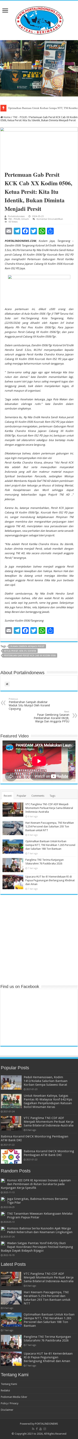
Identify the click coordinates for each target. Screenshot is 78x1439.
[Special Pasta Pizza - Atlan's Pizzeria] (39, 68)
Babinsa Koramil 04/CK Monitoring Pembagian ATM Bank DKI (49, 1153)
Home (7, 117)
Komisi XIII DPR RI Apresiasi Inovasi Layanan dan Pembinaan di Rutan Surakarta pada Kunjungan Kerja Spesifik (36, 1184)
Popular (21, 795)
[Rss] (33, 1428)
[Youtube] (40, 1428)
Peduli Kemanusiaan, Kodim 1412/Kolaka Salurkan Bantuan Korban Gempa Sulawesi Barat (45, 1081)
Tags (52, 795)
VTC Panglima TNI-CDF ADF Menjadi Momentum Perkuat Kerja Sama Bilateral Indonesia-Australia (49, 808)
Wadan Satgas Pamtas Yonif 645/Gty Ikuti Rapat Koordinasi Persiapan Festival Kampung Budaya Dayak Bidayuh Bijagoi (37, 1246)
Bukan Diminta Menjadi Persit (27, 646)
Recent (8, 795)
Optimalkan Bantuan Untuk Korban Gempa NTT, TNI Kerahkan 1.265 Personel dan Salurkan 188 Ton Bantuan (50, 845)
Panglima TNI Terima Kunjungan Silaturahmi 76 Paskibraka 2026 (47, 1338)
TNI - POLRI (20, 117)
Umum (25, 219)
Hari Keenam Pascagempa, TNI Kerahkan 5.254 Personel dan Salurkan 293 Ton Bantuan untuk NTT (49, 826)
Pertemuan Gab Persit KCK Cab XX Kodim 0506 (30, 655)
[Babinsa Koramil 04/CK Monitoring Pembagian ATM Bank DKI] (11, 1156)
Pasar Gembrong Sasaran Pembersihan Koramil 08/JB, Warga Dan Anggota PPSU (51, 716)
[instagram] (44, 1428)
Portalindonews (16, 216)
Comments (37, 795)
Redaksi (5, 1390)
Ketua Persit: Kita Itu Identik (20, 651)
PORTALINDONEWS (46, 1423)
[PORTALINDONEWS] (39, 20)
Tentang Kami (9, 1384)
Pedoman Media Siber (14, 1396)
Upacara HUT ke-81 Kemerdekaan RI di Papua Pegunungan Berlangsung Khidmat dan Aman (50, 880)
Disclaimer (7, 1409)
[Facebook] (37, 1428)
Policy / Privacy (9, 1403)
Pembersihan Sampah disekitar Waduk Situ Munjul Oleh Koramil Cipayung (29, 704)
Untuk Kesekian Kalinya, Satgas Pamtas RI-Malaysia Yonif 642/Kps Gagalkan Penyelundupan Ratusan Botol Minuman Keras (48, 1101)
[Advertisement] (39, 939)
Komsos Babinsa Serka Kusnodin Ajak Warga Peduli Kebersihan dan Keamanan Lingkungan (39, 1230)
